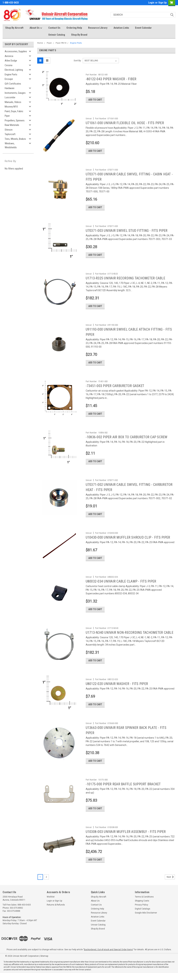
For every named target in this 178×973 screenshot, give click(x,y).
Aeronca (9, 56)
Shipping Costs (142, 901)
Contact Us (54, 27)
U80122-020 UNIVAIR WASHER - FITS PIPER (117, 684)
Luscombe (10, 97)
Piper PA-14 (61, 43)
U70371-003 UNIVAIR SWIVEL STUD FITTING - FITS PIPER (127, 230)
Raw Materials (12, 125)
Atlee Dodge (11, 60)
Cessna (8, 65)
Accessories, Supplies (16, 51)
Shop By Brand (79, 34)
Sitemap (44, 956)
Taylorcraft (10, 134)
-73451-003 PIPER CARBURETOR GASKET (115, 386)
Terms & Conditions (144, 897)
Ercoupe (9, 79)
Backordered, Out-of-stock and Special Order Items (108, 949)
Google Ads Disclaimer (146, 913)
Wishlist (51, 897)
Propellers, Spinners (15, 120)
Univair (89, 118)
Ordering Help (74, 27)
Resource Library (97, 27)
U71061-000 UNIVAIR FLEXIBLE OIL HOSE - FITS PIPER (125, 123)
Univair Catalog (56, 34)
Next (169, 877)
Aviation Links (121, 27)
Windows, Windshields (11, 145)
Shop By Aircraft (14, 27)
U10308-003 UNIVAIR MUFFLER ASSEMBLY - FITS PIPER (126, 832)
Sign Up (162, 2)
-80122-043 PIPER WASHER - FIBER (111, 79)
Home (40, 43)
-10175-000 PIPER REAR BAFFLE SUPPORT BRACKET (123, 784)
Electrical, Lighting (14, 69)
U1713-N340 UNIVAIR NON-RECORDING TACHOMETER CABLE (129, 632)
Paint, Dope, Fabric (14, 111)
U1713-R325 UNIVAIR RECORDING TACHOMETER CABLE (125, 278)
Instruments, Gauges (15, 92)
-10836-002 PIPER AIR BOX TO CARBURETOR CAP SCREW (126, 437)
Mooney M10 (11, 106)
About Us (35, 27)
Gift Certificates (13, 83)
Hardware (9, 88)
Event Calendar (143, 27)
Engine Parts (11, 74)
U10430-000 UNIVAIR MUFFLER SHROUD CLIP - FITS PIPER (128, 537)
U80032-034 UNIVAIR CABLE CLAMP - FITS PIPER (121, 581)
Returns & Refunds (56, 905)
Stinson (9, 129)
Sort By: (77, 60)
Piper (7, 115)
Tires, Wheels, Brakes (15, 138)
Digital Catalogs (142, 909)
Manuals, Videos (13, 102)
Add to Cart (95, 99)
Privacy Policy (141, 905)
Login (151, 2)
